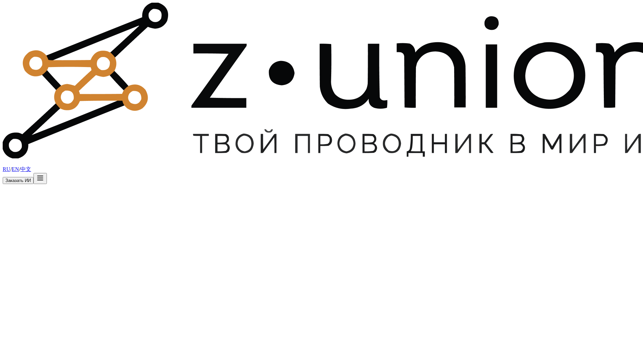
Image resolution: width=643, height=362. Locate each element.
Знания (76, 163)
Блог (62, 163)
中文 (25, 169)
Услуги (11, 163)
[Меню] (40, 178)
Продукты (30, 163)
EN (15, 169)
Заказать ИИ (18, 180)
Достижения (98, 163)
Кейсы (49, 163)
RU (6, 169)
